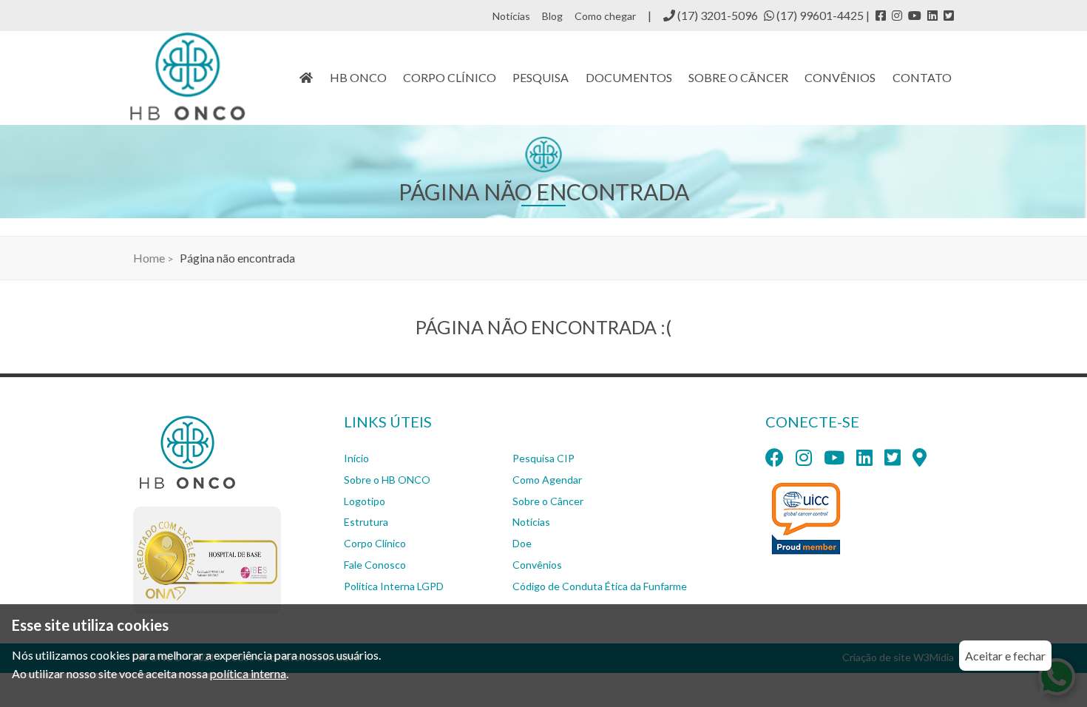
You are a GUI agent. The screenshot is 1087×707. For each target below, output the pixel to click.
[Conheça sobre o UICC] (807, 521)
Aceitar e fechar (1005, 656)
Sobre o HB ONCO (387, 479)
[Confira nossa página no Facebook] (881, 15)
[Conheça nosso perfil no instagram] (897, 15)
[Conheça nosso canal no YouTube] (834, 460)
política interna (248, 673)
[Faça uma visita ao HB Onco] (919, 460)
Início (356, 458)
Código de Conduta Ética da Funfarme (599, 586)
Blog (552, 16)
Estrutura (366, 521)
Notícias (511, 16)
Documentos (629, 77)
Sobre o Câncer (547, 501)
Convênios (840, 77)
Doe (522, 543)
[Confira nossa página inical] (306, 77)
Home (149, 258)
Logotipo (364, 501)
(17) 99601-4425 (820, 15)
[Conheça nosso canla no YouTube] (914, 15)
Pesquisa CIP (543, 458)
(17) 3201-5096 (716, 15)
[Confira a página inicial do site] (186, 76)
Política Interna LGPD (394, 586)
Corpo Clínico (375, 543)
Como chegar (605, 16)
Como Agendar (547, 479)
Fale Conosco (375, 564)
